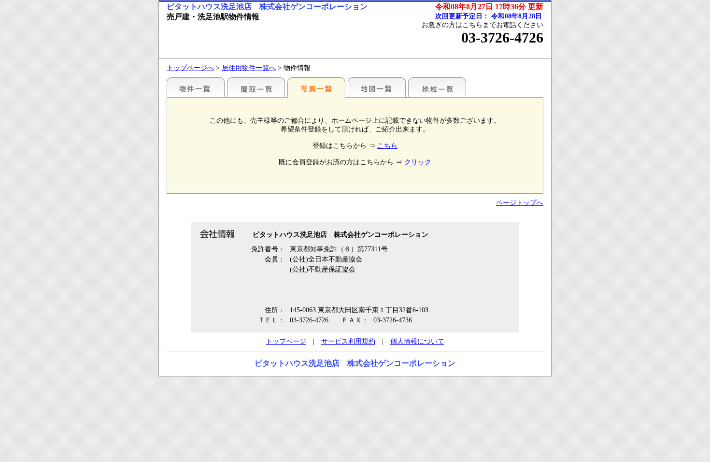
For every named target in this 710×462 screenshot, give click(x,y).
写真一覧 (316, 87)
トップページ (286, 341)
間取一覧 (256, 87)
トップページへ (190, 68)
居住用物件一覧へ (249, 68)
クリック (417, 162)
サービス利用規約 (348, 341)
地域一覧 (437, 87)
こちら (387, 145)
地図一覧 (377, 87)
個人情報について (417, 341)
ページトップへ (519, 202)
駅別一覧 (196, 87)
